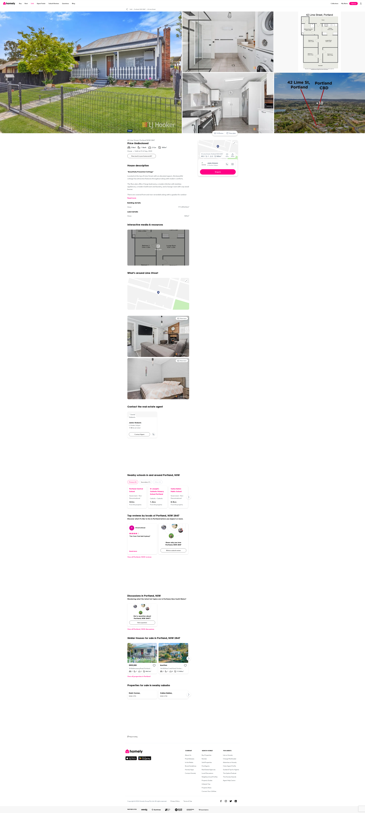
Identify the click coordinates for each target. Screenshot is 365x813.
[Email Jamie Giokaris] (232, 164)
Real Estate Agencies (208, 770)
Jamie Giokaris (212, 163)
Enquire (218, 172)
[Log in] (360, 3)
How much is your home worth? (141, 156)
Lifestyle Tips (206, 784)
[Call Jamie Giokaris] (154, 434)
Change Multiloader (229, 759)
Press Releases (189, 759)
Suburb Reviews (53, 3)
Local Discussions (207, 773)
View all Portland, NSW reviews (139, 557)
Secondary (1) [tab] (145, 482)
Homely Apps (189, 770)
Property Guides (207, 780)
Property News (206, 788)
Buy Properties (206, 755)
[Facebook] (221, 801)
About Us (188, 755)
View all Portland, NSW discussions (140, 629)
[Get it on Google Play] (144, 758)
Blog (73, 3)
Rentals (204, 759)
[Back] (127, 9)
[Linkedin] (236, 801)
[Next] (188, 497)
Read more (131, 198)
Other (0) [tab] (158, 482)
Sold (32, 3)
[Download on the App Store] (131, 758)
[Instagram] (226, 801)
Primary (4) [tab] (132, 482)
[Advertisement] (158, 456)
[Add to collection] (154, 665)
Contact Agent (139, 434)
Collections (334, 3)
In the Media (189, 762)
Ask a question (142, 623)
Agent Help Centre (229, 780)
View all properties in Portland (138, 676)
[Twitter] (231, 801)
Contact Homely (190, 773)
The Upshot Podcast (229, 773)
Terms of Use (187, 801)
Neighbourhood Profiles (209, 777)
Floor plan (232, 133)
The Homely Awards (229, 777)
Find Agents (205, 766)
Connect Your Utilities (209, 791)
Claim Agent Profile (229, 766)
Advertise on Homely (230, 762)
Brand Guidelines (190, 766)
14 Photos (220, 133)
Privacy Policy (175, 801)
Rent (26, 3)
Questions (65, 3)
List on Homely (228, 755)
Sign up (353, 3)
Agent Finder (41, 3)
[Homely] (138, 751)
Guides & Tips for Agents (231, 770)
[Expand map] (186, 280)
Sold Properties (207, 762)
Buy (20, 3)
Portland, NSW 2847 (140, 9)
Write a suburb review (173, 550)
